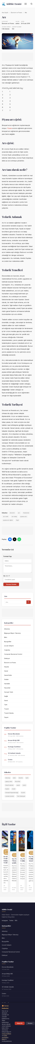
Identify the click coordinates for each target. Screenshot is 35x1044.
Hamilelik (7, 683)
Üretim (10, 759)
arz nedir (5, 516)
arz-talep (14, 516)
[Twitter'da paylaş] (14, 539)
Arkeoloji (7, 629)
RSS (16, 920)
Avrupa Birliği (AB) (14, 740)
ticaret (23, 792)
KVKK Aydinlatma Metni (5, 1037)
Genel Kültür (8, 675)
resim (24, 785)
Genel (6, 671)
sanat (18, 785)
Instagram (5, 920)
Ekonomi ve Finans (16, 12)
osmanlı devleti (9, 796)
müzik (13, 789)
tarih (27, 778)
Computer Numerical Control (13, 654)
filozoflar (17, 781)
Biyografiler (7, 641)
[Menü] (25, 3)
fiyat (17, 520)
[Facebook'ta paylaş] (10, 539)
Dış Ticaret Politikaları (24, 860)
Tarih (5, 704)
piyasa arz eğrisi (8, 520)
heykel (7, 789)
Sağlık (6, 696)
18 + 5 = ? (6, 576)
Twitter (11, 920)
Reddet (30, 1023)
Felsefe (6, 667)
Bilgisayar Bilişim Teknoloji (12, 633)
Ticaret (6, 709)
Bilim (5, 637)
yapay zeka (8, 781)
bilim (14, 778)
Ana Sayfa (5, 12)
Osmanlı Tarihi (8, 692)
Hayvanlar (7, 688)
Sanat (6, 700)
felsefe (21, 778)
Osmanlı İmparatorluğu (11, 792)
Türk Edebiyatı (21, 796)
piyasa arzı (23, 516)
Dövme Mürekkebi (14, 734)
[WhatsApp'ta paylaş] (19, 539)
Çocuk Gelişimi (9, 646)
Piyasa (9, 128)
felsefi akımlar (9, 785)
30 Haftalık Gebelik (14, 753)
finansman (26, 513)
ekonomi (12, 513)
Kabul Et (19, 1023)
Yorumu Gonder (11, 584)
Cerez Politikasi (6, 1033)
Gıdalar (6, 679)
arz (19, 513)
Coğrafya (7, 650)
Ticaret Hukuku (9, 713)
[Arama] (31, 4)
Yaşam (6, 717)
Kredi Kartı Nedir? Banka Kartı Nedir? (8, 860)
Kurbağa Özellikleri (14, 747)
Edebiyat (7, 658)
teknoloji (7, 778)
